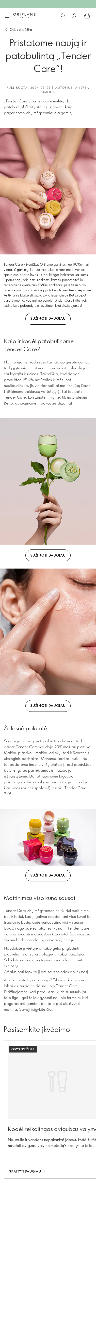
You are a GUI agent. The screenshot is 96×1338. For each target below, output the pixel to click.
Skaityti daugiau (25, 1171)
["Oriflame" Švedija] (24, 15)
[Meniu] (7, 16)
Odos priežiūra (21, 29)
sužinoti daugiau (47, 318)
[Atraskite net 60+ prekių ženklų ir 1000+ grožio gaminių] (63, 15)
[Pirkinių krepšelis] (87, 16)
